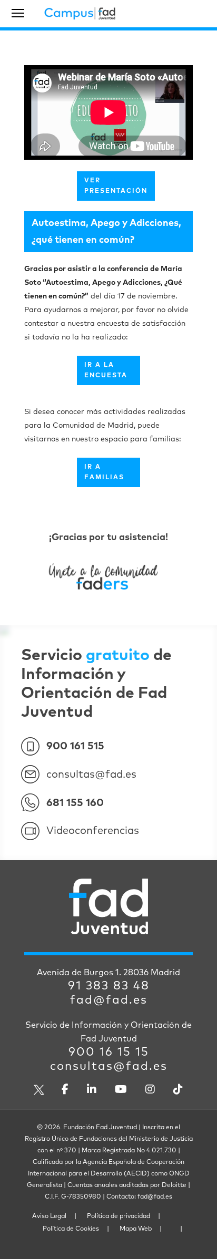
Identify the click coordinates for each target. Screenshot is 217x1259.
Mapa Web (136, 1229)
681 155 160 (75, 803)
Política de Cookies (71, 1229)
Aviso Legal (49, 1216)
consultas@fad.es (91, 774)
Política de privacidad (118, 1216)
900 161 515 (75, 746)
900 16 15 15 (108, 1052)
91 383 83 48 (109, 986)
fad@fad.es (108, 1000)
